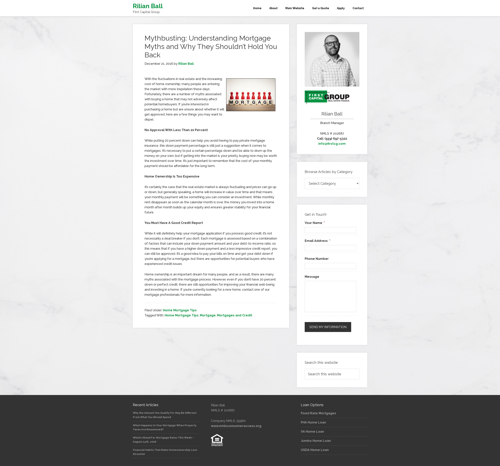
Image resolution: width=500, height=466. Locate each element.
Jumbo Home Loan (316, 441)
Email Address (317, 241)
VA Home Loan (312, 431)
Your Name (315, 223)
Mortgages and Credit (234, 315)
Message (312, 277)
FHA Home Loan (313, 422)
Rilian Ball (148, 6)
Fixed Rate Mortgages (318, 413)
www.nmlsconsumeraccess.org (236, 426)
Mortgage (208, 315)
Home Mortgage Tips (180, 310)
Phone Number (317, 259)
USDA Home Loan (315, 450)
